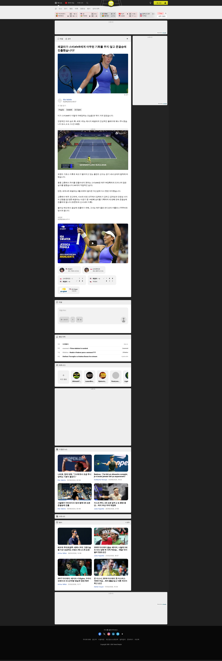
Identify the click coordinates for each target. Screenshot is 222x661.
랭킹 (71, 8)
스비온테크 (96, 269)
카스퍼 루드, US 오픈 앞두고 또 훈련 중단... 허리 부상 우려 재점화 (110, 504)
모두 (162, 16)
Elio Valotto (67, 100)
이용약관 (101, 639)
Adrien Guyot (99, 587)
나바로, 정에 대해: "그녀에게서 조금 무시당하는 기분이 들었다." (74, 475)
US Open (78, 110)
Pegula (61, 110)
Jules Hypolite (99, 509)
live (160, 13)
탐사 (88, 8)
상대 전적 (96, 8)
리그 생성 (63, 379)
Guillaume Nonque (100, 480)
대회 (76, 8)
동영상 (82, 8)
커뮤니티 (80, 3)
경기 (65, 8)
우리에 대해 (87, 639)
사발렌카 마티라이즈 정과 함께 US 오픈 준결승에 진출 (74, 504)
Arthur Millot (62, 553)
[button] (87, 3)
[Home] (56, 9)
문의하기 (130, 639)
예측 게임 (71, 3)
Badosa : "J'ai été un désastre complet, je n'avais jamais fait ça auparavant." (111, 475)
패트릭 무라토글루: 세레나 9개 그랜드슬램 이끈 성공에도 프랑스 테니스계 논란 (74, 548)
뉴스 (60, 8)
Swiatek (69, 110)
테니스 (60, 3)
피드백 (137, 639)
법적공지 (123, 639)
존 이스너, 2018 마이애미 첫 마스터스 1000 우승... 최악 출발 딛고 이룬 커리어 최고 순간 (110, 580)
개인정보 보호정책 (112, 639)
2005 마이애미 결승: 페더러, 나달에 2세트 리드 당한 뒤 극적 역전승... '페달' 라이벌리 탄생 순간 (110, 549)
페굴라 (70, 269)
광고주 (94, 639)
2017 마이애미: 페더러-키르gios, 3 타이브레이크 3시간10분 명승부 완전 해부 (74, 579)
